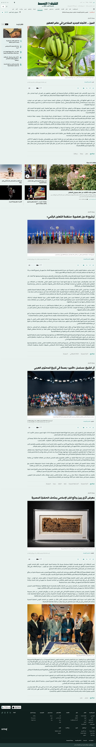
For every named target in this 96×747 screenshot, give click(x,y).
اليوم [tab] (6, 24)
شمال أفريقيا (91, 720)
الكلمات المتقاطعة (58, 731)
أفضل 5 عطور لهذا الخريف (15, 202)
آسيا (85, 720)
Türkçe (87, 2)
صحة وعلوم (51, 9)
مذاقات (34, 716)
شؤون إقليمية (92, 724)
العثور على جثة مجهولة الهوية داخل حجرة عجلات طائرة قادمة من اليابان (11, 52)
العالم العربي (93, 716)
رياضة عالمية (93, 735)
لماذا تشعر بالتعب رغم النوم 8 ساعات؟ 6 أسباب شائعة (12, 41)
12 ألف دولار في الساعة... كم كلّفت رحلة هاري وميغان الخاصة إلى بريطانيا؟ (11, 58)
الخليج (92, 718)
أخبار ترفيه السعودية (74, 484)
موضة (81, 154)
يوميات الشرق (91, 18)
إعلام (60, 722)
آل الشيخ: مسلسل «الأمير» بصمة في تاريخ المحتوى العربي (64, 368)
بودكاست (21, 9)
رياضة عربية (92, 733)
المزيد (13, 9)
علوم (51, 718)
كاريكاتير (76, 718)
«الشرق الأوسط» (87, 82)
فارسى (81, 2)
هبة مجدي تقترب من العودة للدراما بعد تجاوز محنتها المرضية (11, 64)
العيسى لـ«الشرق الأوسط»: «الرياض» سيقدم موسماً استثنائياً (75, 12)
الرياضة (34, 9)
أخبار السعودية (84, 354)
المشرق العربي (91, 722)
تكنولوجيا (46, 9)
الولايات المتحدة (83, 716)
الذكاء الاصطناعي (74, 354)
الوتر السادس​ (58, 718)
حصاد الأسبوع (83, 731)
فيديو (25, 9)
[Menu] (94, 9)
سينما (54, 484)
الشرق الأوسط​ (75, 9)
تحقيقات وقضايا (83, 733)
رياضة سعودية (92, 731)
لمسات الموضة (33, 720)
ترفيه (65, 484)
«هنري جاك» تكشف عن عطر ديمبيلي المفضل (82, 192)
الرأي (67, 9)
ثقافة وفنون (57, 9)
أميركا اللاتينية (83, 724)
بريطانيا (76, 154)
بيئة (51, 720)
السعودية (65, 354)
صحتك (51, 716)
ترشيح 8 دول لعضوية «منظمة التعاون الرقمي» (71, 217)
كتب (60, 716)
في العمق (29, 9)
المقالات (76, 716)
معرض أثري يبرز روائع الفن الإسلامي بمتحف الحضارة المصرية (63, 498)
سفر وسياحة (33, 718)
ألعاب (17, 9)
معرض (86, 698)
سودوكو (59, 733)
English (90, 2)
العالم (70, 9)
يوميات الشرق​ (40, 9)
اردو (83, 2)
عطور (86, 154)
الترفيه (59, 484)
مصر (81, 698)
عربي (94, 2)
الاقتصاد (62, 9)
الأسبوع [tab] (3, 24)
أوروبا (85, 718)
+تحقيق (84, 735)
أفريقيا (85, 722)
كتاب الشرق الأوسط (74, 720)
